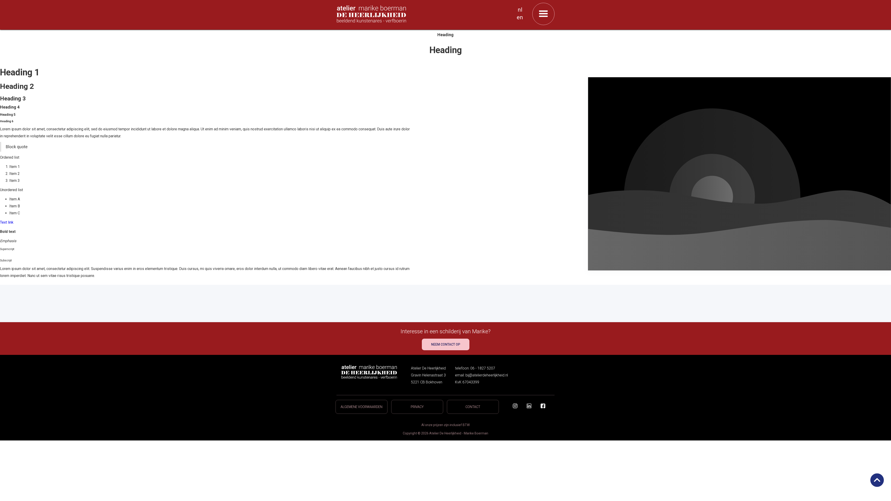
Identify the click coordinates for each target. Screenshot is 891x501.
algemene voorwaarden (361, 407)
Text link (6, 222)
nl (520, 9)
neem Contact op (445, 344)
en (520, 17)
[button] (543, 14)
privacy (417, 407)
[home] (426, 14)
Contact (472, 407)
